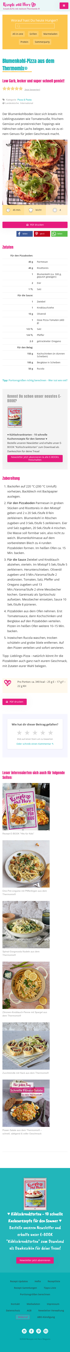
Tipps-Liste (50, 1287)
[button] (64, 5)
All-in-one (18, 33)
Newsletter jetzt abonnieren (35, 1260)
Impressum (53, 1304)
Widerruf (23, 1317)
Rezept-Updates (19, 1281)
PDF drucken (37, 224)
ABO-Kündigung (46, 1317)
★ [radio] (19, 732)
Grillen (33, 33)
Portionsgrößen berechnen (35, 1294)
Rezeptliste (54, 1281)
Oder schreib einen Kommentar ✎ (35, 743)
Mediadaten (33, 1304)
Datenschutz (13, 1310)
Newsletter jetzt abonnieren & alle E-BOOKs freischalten (35, 458)
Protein (24, 41)
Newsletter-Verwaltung (51, 1310)
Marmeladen (50, 33)
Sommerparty (42, 41)
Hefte (38, 1281)
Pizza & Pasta (24, 99)
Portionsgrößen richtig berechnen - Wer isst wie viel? (34, 380)
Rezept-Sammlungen (25, 1287)
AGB (29, 1310)
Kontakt (15, 1304)
